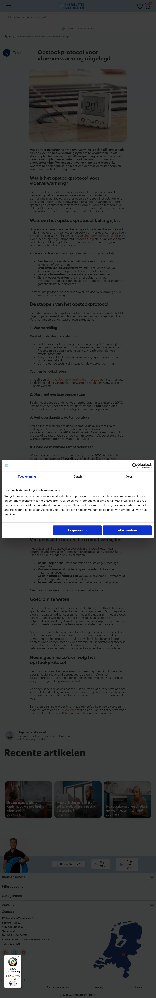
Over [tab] (129, 476)
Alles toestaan (127, 530)
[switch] (13, 983)
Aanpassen (75, 530)
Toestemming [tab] (27, 476)
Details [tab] (78, 476)
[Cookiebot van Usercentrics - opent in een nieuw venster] (135, 465)
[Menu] (19, 957)
